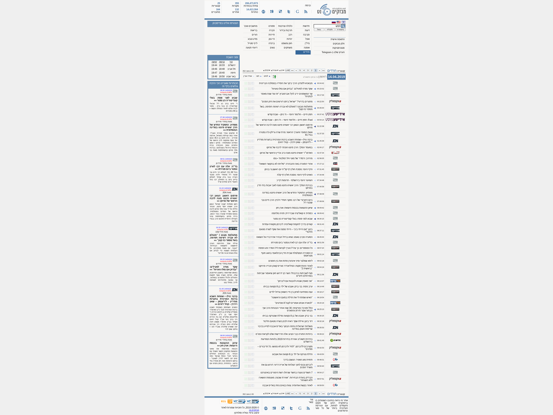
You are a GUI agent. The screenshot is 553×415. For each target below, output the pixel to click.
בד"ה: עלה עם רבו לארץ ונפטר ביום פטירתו (292, 242)
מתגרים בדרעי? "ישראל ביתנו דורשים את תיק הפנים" (287, 101)
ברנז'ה (272, 43)
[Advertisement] (294, 60)
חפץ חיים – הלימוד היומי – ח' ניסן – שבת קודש (290, 114)
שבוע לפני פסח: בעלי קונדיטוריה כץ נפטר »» (223, 99)
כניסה (308, 5)
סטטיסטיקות (339, 48)
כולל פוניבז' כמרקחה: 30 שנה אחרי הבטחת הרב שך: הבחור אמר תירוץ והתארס (287, 309)
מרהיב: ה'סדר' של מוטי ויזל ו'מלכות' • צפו (293, 158)
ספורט (271, 26)
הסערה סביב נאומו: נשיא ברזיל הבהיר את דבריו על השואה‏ (284, 237)
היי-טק (272, 39)
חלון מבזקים (339, 43)
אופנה (307, 47)
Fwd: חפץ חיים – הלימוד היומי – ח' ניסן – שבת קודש (287, 120)
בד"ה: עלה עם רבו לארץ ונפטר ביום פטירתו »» (223, 167)
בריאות (253, 30)
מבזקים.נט (254, 410)
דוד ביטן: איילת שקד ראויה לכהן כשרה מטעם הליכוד (288, 321)
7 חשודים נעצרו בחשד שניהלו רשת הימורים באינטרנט (287, 372)
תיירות (272, 34)
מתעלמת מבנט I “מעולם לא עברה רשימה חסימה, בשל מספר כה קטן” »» (223, 237)
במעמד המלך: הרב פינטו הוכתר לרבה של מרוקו (290, 147)
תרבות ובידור (285, 30)
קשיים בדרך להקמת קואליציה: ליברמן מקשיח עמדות (287, 224)
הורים (254, 34)
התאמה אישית (338, 39)
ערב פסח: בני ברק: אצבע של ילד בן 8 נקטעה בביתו (288, 286)
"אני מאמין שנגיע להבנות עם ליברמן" (295, 281)
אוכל (307, 39)
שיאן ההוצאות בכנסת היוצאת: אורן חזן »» (223, 344)
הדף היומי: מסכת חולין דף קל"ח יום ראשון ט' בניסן (289, 169)
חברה (272, 30)
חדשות (306, 26)
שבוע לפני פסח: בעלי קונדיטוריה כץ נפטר (293, 219)
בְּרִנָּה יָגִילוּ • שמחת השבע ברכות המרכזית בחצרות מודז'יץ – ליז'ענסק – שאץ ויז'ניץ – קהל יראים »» (223, 300)
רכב (290, 34)
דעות (307, 30)
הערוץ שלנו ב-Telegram (333, 52)
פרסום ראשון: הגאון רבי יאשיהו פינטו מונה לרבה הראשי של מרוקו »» (223, 198)
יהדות (289, 39)
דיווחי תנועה (251, 47)
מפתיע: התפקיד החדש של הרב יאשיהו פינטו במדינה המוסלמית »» (223, 127)
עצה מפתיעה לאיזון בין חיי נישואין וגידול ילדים (291, 292)
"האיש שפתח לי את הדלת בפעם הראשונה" (292, 297)
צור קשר (311, 400)
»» (292, 70)
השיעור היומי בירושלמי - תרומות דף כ (295, 180)
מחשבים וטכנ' (250, 26)
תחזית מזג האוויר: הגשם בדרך (298, 359)
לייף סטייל (252, 43)
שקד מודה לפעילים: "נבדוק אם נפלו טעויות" (292, 88)
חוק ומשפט (286, 43)
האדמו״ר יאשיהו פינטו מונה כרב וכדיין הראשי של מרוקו (286, 153)
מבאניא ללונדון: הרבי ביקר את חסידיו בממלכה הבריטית (286, 83)
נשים (272, 47)
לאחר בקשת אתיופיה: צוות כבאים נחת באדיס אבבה (287, 385)
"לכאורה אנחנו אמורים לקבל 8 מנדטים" (294, 303)
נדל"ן (307, 43)
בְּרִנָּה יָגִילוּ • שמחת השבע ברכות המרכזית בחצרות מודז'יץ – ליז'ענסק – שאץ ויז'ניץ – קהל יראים (285, 140)
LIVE (288, 70)
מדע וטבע (252, 39)
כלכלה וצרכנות (285, 26)
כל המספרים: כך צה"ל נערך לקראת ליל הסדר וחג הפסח (285, 248)
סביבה (306, 34)
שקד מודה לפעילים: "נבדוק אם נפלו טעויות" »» (223, 268)
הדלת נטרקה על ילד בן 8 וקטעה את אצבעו (292, 354)
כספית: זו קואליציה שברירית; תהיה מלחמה (292, 213)
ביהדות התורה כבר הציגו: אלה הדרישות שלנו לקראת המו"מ (284, 334)
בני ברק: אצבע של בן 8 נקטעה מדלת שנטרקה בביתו (288, 316)
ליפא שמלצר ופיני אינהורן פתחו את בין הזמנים (290, 261)
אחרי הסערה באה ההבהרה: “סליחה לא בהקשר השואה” (286, 164)
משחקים (288, 47)
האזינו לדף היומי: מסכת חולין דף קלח (295, 175)
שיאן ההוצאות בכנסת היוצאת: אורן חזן (294, 208)
